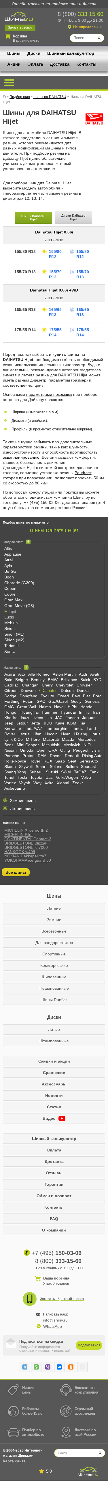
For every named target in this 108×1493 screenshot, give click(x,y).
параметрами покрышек (49, 394)
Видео (50, 1118)
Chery (47, 685)
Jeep (8, 723)
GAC (41, 701)
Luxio (9, 617)
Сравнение (54, 1072)
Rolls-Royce (15, 761)
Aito (21, 674)
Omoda (26, 750)
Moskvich (71, 744)
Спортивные (54, 954)
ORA (52, 750)
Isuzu (26, 717)
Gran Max (13, 600)
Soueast (88, 766)
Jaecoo (72, 717)
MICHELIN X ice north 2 (26, 830)
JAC (58, 717)
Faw (76, 696)
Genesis (92, 701)
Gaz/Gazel (58, 701)
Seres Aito (88, 761)
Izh (49, 717)
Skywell (26, 766)
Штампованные (54, 1041)
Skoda (10, 766)
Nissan (10, 750)
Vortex (10, 783)
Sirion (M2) (14, 640)
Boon (9, 577)
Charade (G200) (19, 582)
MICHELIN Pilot (18, 834)
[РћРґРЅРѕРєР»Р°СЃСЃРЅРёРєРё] (71, 1367)
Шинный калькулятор (70, 53)
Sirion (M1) (14, 634)
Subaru (36, 772)
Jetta (35, 723)
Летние (54, 908)
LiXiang (80, 734)
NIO (87, 744)
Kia (82, 723)
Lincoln (51, 734)
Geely (76, 701)
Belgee (21, 679)
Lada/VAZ (33, 728)
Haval (59, 706)
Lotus (95, 734)
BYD (97, 679)
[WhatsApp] (36, 1367)
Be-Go (10, 571)
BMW (53, 679)
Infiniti (84, 712)
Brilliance (69, 679)
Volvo (86, 777)
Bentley (38, 679)
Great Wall (26, 706)
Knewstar (12, 728)
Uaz (49, 777)
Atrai (8, 560)
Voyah (24, 783)
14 (40, 198)
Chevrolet (64, 685)
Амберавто (14, 788)
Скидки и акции (54, 1061)
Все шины (15, 872)
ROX (47, 761)
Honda (86, 706)
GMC (9, 706)
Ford (97, 696)
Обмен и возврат (54, 1195)
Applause (12, 554)
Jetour (22, 723)
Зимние (54, 919)
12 (26, 198)
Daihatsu (49, 690)
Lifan (37, 734)
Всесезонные (54, 931)
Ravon (56, 755)
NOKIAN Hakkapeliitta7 (25, 856)
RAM (42, 755)
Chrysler (84, 685)
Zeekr (77, 783)
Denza (83, 690)
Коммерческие (54, 965)
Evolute (47, 696)
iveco (38, 717)
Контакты (86, 64)
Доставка (59, 64)
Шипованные (54, 977)
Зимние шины (23, 800)
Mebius (11, 622)
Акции (13, 64)
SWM (66, 772)
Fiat (86, 696)
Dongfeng (28, 696)
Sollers (71, 766)
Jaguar (88, 717)
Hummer (50, 712)
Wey (37, 783)
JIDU (47, 723)
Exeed (63, 696)
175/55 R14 (25, 330)
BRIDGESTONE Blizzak (25, 843)
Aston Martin (64, 674)
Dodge (10, 696)
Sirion (9, 628)
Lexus (23, 734)
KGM (71, 723)
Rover (34, 761)
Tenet (9, 777)
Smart (41, 766)
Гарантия (54, 1184)
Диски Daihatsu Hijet (73, 217)
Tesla (22, 777)
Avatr (95, 674)
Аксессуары (54, 1084)
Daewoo (28, 690)
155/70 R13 (25, 272)
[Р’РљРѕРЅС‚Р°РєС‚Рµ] (59, 1367)
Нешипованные (54, 988)
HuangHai (29, 712)
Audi (83, 674)
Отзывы (54, 1173)
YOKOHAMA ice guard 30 (27, 860)
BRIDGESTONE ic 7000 (26, 847)
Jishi (96, 750)
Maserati (51, 739)
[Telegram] (25, 1367)
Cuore (10, 594)
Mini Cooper (28, 744)
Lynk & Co (13, 739)
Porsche (11, 755)
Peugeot (80, 750)
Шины (13, 53)
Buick (85, 679)
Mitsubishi (51, 744)
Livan (66, 734)
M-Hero (33, 739)
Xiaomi (63, 783)
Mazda (68, 739)
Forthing (12, 701)
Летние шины (22, 808)
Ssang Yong (15, 772)
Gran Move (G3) (19, 605)
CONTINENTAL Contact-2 (27, 839)
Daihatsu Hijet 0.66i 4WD (54, 290)
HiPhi (72, 706)
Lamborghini (57, 728)
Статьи (54, 1107)
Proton (28, 755)
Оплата (35, 64)
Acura (9, 674)
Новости (54, 1095)
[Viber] (48, 1367)
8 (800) (80, 14)
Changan (30, 685)
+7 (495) (57, 1253)
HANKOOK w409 (19, 851)
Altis (8, 548)
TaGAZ (80, 772)
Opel (41, 750)
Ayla (8, 565)
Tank (94, 772)
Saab (60, 761)
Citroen (11, 690)
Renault (72, 755)
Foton (28, 701)
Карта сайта (14, 1461)
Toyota (36, 777)
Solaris (56, 766)
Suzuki (52, 772)
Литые (54, 1029)
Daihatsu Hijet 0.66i (54, 232)
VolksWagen (67, 777)
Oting (65, 750)
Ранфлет (83, 472)
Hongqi (10, 712)
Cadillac (11, 685)
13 (33, 198)
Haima (45, 706)
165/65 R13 (25, 309)
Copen (10, 588)
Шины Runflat (54, 999)
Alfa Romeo (39, 674)
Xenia (9, 651)
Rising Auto (92, 755)
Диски (33, 53)
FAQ (54, 1218)
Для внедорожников (54, 942)
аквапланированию (21, 457)
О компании (54, 1230)
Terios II (11, 645)
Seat (72, 761)
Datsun (67, 690)
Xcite (49, 783)
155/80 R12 (25, 251)
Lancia (77, 728)
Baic (8, 679)
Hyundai (68, 712)
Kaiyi (59, 723)
